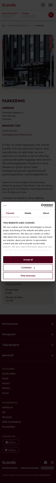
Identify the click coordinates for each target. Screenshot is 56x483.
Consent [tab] (10, 213)
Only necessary (28, 275)
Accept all (28, 259)
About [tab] (46, 213)
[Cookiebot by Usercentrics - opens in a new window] (41, 205)
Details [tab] (28, 213)
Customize (26, 267)
